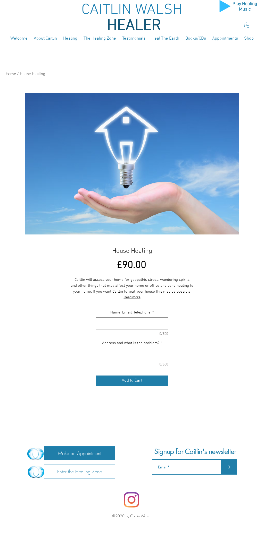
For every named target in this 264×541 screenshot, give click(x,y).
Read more (132, 297)
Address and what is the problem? (132, 343)
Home (11, 74)
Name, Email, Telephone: (132, 312)
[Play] (225, 6)
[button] (246, 25)
